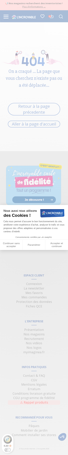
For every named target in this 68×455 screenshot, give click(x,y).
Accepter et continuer (56, 245)
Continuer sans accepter (11, 245)
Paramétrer (34, 244)
